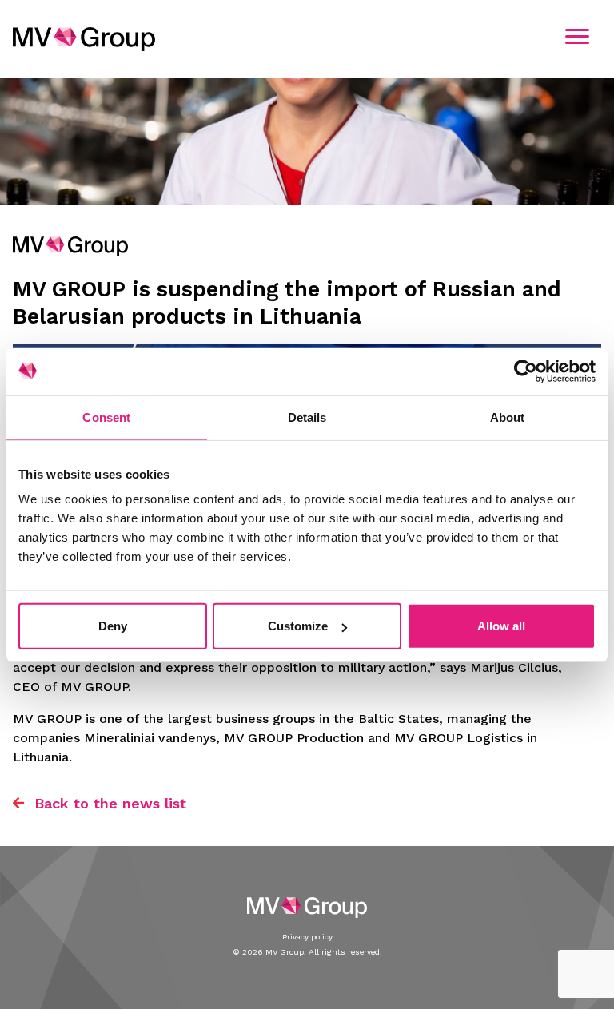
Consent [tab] (106, 416)
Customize (298, 626)
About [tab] (507, 416)
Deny (112, 626)
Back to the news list (110, 803)
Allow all (501, 626)
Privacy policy (307, 936)
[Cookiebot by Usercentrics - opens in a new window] (526, 371)
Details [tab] (307, 416)
